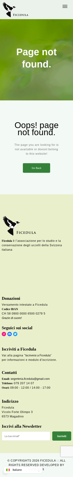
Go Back (36, 168)
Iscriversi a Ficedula (37, 355)
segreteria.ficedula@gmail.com (30, 378)
